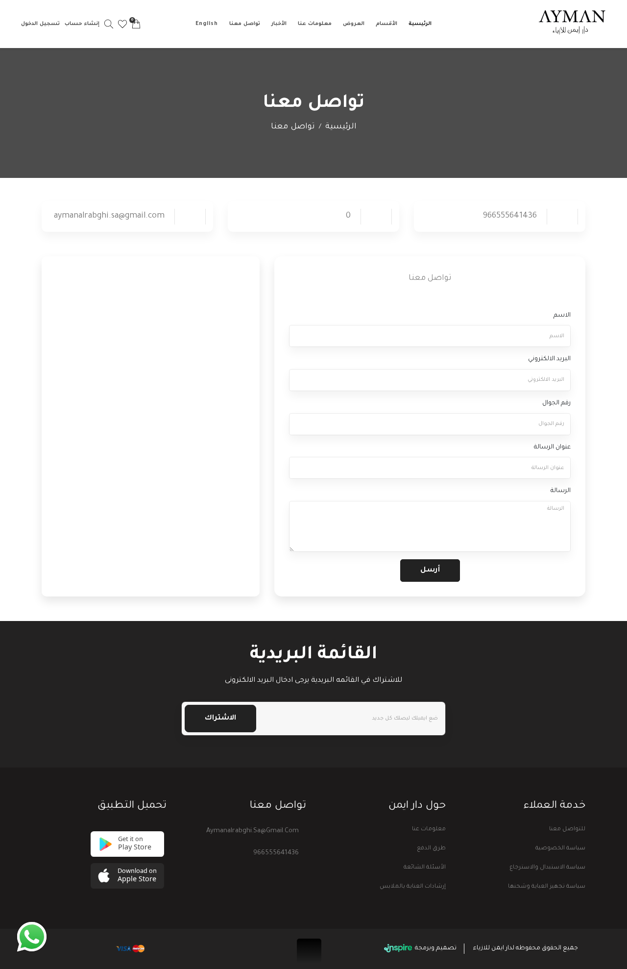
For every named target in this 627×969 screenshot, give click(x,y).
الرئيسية (420, 24)
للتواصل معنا (567, 829)
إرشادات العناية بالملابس (413, 887)
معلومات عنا (315, 24)
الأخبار (279, 24)
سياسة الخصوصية (560, 848)
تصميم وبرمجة (435, 948)
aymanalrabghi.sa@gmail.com (252, 831)
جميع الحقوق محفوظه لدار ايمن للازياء (525, 948)
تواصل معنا (244, 24)
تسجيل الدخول (40, 24)
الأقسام (386, 24)
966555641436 (276, 853)
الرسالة (561, 491)
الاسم (562, 315)
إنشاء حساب (82, 24)
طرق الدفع (431, 848)
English (206, 24)
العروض (353, 24)
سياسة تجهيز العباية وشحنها (546, 887)
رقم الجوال (556, 403)
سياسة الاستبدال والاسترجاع (547, 868)
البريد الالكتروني (549, 359)
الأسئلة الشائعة (425, 868)
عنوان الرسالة (552, 447)
